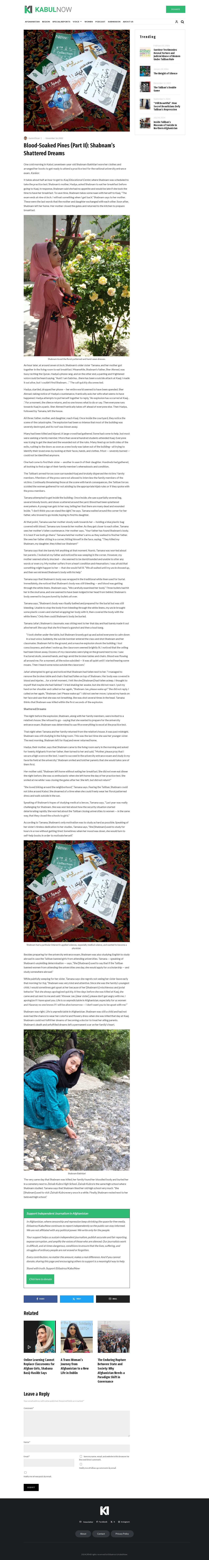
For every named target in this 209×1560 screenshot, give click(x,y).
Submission (114, 21)
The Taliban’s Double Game (165, 89)
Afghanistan (32, 21)
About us (128, 21)
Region (46, 21)
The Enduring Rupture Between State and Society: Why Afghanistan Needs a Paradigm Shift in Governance (112, 1370)
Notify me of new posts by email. (38, 1476)
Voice (76, 21)
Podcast (100, 21)
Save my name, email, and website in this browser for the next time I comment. (104, 1458)
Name (27, 1442)
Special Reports (61, 21)
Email (27, 1456)
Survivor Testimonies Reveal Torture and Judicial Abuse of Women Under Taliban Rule (167, 54)
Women (89, 21)
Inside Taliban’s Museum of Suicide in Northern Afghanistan (165, 125)
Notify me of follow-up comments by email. (97, 1468)
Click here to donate (40, 1279)
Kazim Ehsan (34, 138)
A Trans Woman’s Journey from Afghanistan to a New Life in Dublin (75, 1366)
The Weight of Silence (165, 73)
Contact (101, 1533)
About (83, 1533)
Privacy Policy (122, 1533)
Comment (29, 1408)
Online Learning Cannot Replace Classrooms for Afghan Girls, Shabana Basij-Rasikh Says (39, 1366)
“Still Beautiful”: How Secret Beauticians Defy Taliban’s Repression (167, 106)
